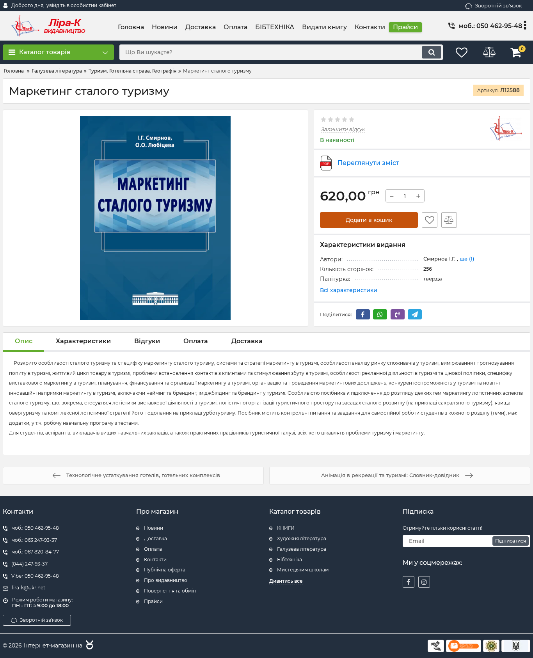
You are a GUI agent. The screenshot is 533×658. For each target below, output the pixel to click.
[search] (431, 52)
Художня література (301, 538)
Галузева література (301, 549)
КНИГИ (286, 528)
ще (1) (467, 258)
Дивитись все (286, 581)
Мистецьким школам (303, 570)
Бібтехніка (289, 559)
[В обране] (429, 220)
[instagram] (424, 582)
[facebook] (408, 582)
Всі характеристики (348, 290)
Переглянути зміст (368, 163)
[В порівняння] (449, 220)
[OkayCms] (88, 646)
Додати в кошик (369, 219)
